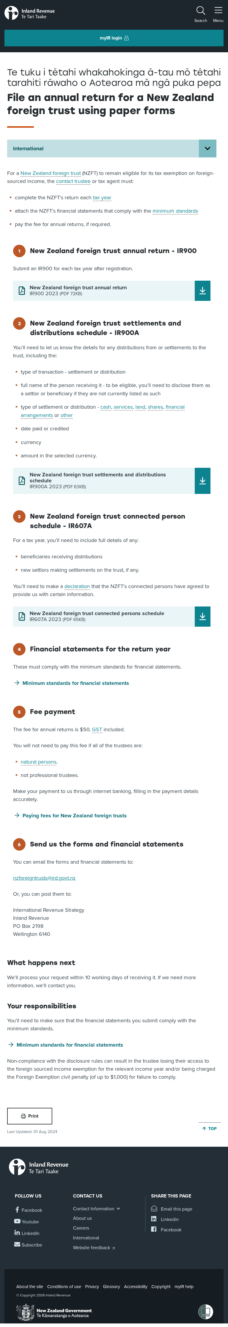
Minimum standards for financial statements (76, 683)
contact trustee (73, 181)
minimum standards (175, 211)
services (123, 407)
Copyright (160, 1286)
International (28, 148)
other (67, 415)
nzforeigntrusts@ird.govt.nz (44, 878)
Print (33, 1116)
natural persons (38, 762)
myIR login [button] (111, 38)
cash (105, 407)
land (140, 407)
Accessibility (135, 1286)
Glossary (111, 1286)
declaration (77, 586)
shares (155, 407)
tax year (102, 197)
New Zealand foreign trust (50, 173)
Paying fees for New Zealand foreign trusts (75, 815)
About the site (29, 1286)
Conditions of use (64, 1286)
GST (97, 729)
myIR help (184, 1286)
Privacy (92, 1286)
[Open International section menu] (207, 148)
